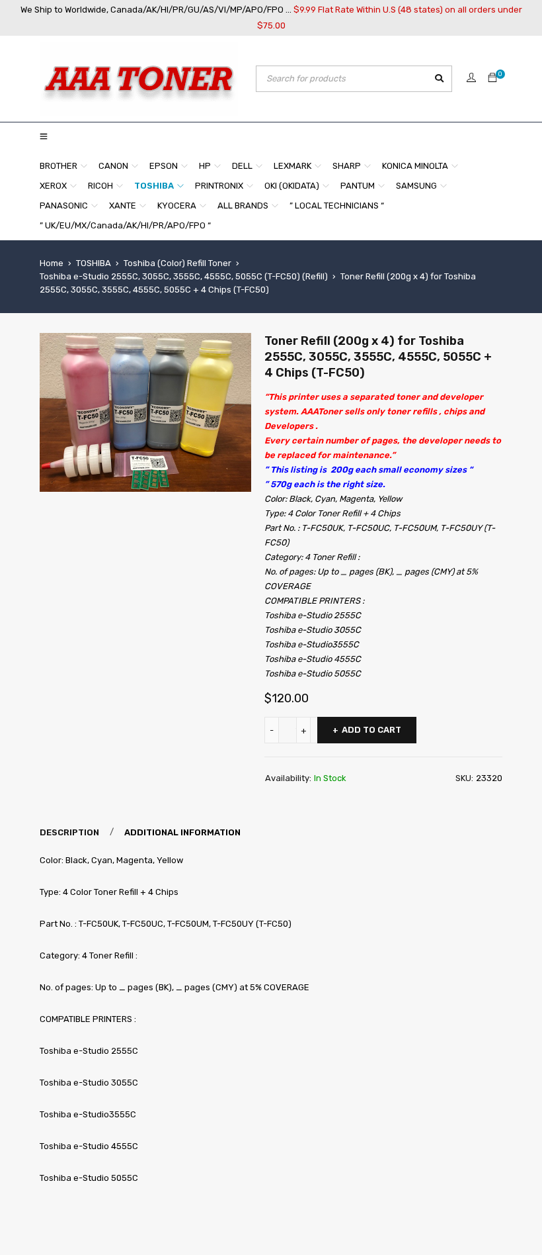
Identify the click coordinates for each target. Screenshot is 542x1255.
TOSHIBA (93, 263)
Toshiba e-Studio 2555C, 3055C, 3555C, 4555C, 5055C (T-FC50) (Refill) (184, 276)
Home (51, 263)
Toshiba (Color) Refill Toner (177, 263)
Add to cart (371, 730)
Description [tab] (69, 832)
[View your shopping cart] (492, 78)
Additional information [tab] (182, 832)
